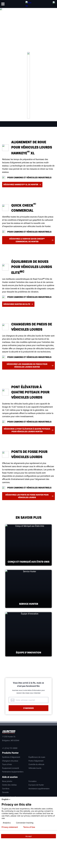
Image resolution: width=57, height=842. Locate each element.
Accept (28, 836)
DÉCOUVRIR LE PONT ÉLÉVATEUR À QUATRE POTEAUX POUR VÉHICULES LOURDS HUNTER (27, 430)
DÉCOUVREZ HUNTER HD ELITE (16, 304)
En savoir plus (28, 85)
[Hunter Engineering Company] (28, 4)
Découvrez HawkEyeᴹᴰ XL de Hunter (20, 184)
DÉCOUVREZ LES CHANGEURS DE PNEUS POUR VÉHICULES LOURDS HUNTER (27, 365)
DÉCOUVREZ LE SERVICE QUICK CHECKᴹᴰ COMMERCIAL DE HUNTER (27, 240)
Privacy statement (10, 827)
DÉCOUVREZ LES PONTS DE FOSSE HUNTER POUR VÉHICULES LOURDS (27, 496)
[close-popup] (54, 799)
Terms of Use (29, 827)
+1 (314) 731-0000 (9, 748)
